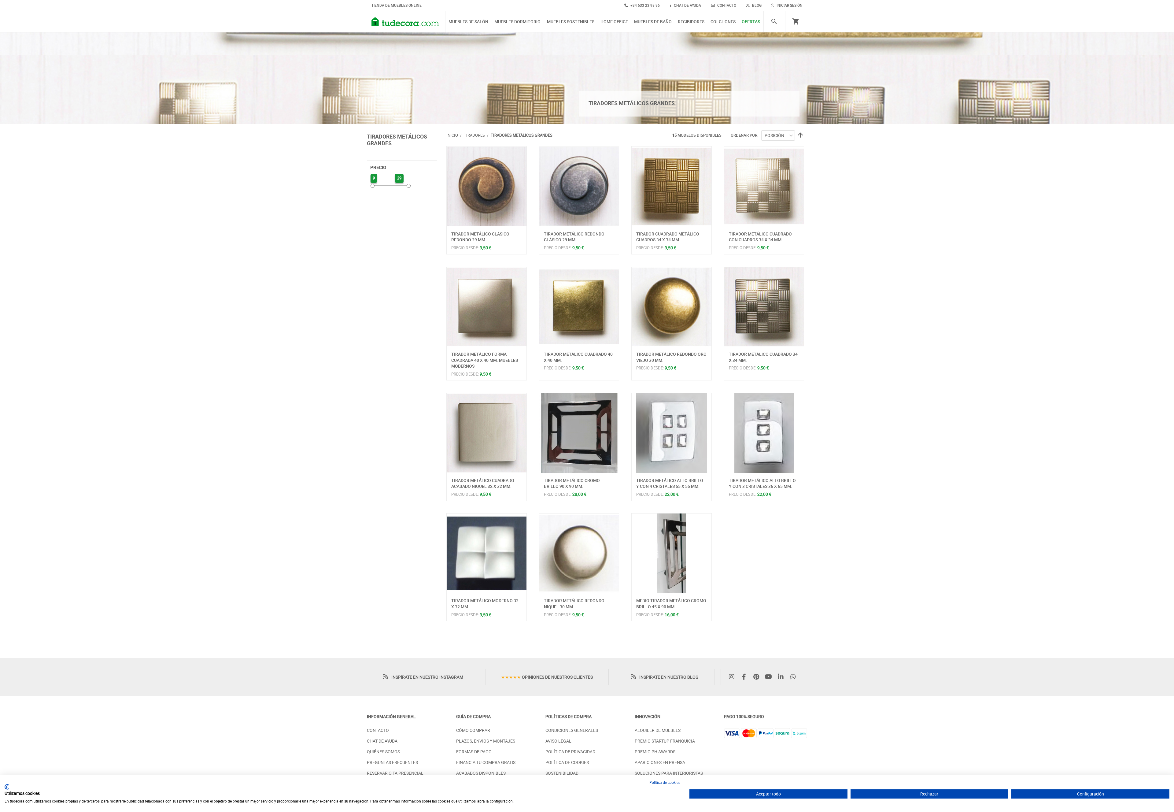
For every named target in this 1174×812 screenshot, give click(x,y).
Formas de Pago (474, 752)
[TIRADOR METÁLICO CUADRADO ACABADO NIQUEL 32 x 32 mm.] (486, 433)
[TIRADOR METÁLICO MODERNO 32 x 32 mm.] (486, 553)
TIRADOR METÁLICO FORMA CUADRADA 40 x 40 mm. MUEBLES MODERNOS (484, 360)
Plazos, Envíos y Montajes (485, 741)
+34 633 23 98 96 (644, 5)
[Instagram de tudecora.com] (733, 677)
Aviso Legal (558, 741)
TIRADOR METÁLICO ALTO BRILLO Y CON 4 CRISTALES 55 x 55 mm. (669, 483)
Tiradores (474, 135)
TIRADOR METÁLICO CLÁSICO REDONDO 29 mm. (480, 237)
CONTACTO (726, 5)
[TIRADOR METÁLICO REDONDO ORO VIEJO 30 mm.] (671, 307)
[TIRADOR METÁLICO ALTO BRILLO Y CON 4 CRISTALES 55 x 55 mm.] (671, 433)
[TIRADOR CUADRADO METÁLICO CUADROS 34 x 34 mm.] (671, 186)
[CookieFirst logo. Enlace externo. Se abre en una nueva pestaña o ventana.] (7, 787)
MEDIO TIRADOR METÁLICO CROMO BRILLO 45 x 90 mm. (671, 604)
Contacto (378, 730)
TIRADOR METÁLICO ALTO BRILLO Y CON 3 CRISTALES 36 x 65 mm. (762, 483)
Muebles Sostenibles (570, 21)
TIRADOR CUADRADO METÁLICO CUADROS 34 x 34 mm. (667, 237)
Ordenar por (744, 135)
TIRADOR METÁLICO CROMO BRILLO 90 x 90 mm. (572, 483)
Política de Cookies (567, 762)
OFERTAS (751, 21)
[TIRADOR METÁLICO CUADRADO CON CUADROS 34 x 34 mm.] (764, 186)
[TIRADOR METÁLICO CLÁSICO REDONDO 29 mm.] (486, 186)
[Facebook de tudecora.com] (745, 677)
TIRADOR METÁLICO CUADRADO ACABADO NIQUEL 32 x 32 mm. (482, 483)
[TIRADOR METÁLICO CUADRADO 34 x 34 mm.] (764, 307)
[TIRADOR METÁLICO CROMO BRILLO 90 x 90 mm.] (579, 433)
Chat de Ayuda (382, 741)
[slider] (373, 186)
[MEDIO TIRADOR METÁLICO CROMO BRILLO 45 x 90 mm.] (671, 553)
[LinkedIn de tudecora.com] (782, 677)
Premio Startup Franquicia (665, 741)
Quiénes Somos (383, 752)
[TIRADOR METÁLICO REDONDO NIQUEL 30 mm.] (579, 553)
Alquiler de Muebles (658, 730)
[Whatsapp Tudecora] (794, 677)
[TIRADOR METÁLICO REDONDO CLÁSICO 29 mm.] (579, 186)
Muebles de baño (653, 21)
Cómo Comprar (473, 730)
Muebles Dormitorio (517, 21)
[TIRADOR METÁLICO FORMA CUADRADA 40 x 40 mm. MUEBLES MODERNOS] (486, 307)
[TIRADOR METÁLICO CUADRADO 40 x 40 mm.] (579, 307)
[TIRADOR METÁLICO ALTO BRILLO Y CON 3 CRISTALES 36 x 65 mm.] (764, 433)
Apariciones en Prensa (660, 762)
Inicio (452, 135)
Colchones (723, 21)
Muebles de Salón (468, 21)
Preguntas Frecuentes (392, 762)
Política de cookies (664, 782)
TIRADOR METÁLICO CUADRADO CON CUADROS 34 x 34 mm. (760, 237)
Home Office (614, 21)
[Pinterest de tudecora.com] (757, 677)
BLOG (756, 5)
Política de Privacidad (570, 752)
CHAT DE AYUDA (687, 5)
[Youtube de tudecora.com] (770, 677)
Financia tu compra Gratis (485, 762)
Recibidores (691, 21)
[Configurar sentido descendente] (799, 135)
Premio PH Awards (655, 752)
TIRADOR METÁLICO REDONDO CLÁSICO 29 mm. (574, 237)
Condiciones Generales (571, 730)
